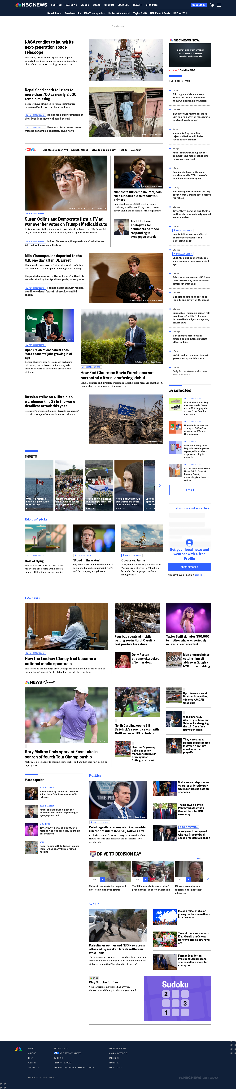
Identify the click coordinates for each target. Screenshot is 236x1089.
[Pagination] (198, 858)
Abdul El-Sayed (79, 149)
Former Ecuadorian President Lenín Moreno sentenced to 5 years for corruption (193, 960)
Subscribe (114, 1058)
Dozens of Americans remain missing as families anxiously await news (53, 129)
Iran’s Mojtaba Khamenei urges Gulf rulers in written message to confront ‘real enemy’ (191, 117)
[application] (126, 60)
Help (30, 1058)
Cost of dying (34, 561)
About (31, 1048)
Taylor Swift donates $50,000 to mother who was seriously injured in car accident (192, 214)
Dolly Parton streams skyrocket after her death (190, 372)
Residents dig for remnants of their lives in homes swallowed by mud (54, 116)
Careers (32, 1063)
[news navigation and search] (219, 5)
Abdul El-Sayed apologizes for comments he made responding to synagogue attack (145, 229)
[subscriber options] (211, 5)
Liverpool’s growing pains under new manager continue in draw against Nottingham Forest (144, 753)
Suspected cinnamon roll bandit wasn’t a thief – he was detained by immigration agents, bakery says (55, 277)
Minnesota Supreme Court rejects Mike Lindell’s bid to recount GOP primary (138, 195)
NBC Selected (115, 1068)
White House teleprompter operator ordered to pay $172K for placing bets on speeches (194, 787)
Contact (32, 1053)
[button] (97, 5)
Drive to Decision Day (104, 149)
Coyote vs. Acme (133, 560)
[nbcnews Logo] (18, 1049)
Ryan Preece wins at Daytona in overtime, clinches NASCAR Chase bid (195, 697)
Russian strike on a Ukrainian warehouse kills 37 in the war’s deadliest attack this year (50, 401)
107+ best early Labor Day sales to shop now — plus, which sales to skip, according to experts (196, 451)
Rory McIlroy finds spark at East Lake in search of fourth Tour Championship (61, 754)
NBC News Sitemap (117, 1048)
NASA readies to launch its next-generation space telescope (49, 47)
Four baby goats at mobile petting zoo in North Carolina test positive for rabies (192, 194)
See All (190, 489)
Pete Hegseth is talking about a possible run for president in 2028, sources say (117, 829)
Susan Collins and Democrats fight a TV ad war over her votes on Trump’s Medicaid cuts (66, 221)
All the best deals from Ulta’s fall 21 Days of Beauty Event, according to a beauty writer (197, 474)
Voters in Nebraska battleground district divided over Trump (107, 887)
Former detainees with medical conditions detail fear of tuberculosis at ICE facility (54, 291)
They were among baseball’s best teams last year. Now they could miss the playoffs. (196, 745)
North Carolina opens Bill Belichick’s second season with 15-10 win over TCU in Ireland (137, 729)
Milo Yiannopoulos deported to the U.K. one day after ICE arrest (53, 258)
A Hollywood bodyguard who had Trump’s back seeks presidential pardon (194, 834)
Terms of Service (62, 1063)
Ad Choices (33, 1068)
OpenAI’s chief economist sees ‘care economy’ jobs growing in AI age (48, 353)
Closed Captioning (118, 1053)
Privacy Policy (61, 1048)
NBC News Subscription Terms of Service (74, 1068)
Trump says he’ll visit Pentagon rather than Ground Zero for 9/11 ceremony (191, 809)
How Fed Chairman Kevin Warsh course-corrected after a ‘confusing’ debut (117, 375)
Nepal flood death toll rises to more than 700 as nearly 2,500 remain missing (50, 94)
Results (123, 149)
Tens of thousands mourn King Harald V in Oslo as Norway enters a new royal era (194, 938)
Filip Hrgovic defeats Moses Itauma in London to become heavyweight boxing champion (190, 97)
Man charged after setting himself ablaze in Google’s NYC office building (190, 339)
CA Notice (59, 1058)
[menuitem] (56, 5)
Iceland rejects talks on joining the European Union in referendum (194, 914)
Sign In (198, 574)
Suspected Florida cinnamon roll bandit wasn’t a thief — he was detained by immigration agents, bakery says (191, 317)
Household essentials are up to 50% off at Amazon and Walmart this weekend (196, 430)
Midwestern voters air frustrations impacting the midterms (190, 889)
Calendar (136, 149)
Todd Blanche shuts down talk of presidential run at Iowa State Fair (151, 887)
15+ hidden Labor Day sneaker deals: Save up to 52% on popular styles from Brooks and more (196, 408)
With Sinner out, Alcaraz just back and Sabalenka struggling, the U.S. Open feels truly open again (196, 723)
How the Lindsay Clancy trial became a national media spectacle (60, 660)
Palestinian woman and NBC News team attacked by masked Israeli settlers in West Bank (191, 280)
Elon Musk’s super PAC (55, 149)
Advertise (114, 1063)
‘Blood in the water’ (86, 560)
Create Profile (189, 566)
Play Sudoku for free (103, 982)
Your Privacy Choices (70, 1053)
